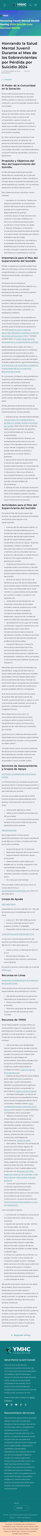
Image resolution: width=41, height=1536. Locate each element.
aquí (9, 970)
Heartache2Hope (9, 830)
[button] (4, 5)
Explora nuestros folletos (26, 1091)
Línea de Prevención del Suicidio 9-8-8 (18, 934)
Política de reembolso (24, 1517)
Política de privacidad (13, 1521)
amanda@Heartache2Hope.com (16, 891)
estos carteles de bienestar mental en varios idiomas (20, 1107)
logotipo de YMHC (26, 1171)
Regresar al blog (22, 1335)
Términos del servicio (30, 1521)
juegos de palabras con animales (18, 1174)
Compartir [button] (8, 80)
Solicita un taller (23, 1140)
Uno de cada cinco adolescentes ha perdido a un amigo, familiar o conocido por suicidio (21, 423)
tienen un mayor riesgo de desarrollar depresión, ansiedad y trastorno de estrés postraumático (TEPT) (20, 333)
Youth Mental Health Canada (18, 1514)
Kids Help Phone (8, 904)
